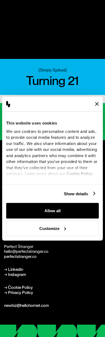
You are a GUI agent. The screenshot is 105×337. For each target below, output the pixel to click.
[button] (98, 11)
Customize (49, 228)
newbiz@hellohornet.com (26, 305)
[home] (10, 11)
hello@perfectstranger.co (26, 251)
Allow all (52, 210)
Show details (76, 193)
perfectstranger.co (20, 256)
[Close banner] (97, 104)
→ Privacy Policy (18, 292)
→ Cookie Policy (18, 287)
